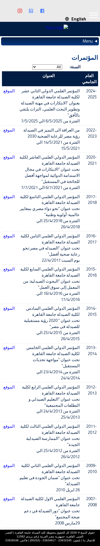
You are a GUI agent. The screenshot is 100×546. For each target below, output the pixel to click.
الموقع (9, 91)
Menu (88, 41)
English (77, 18)
